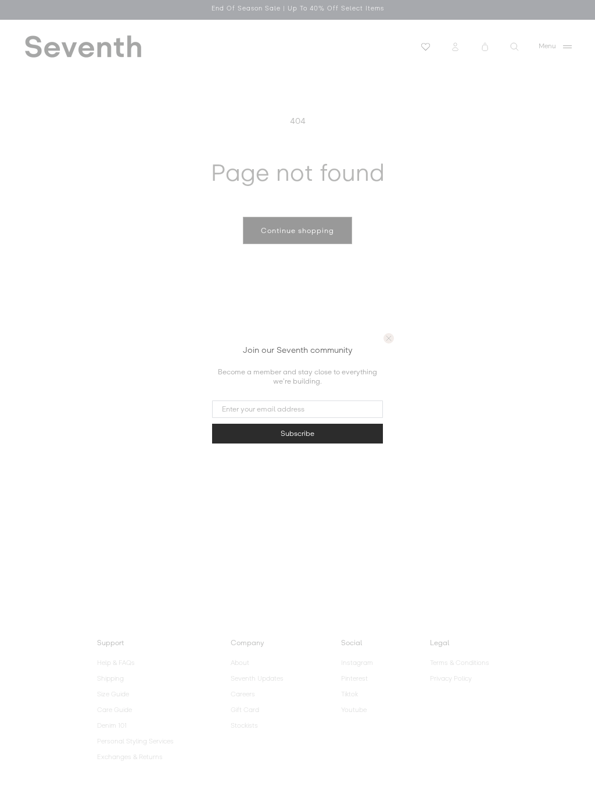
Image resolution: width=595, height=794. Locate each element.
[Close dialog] (389, 338)
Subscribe (297, 434)
